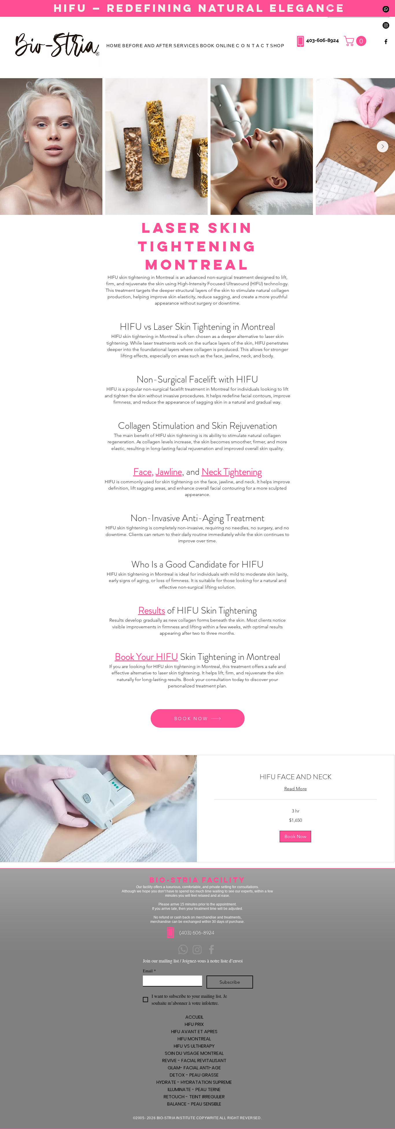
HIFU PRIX (194, 1024)
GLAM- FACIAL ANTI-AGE (194, 1067)
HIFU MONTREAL (194, 1038)
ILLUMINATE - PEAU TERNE (194, 1089)
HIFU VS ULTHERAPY (194, 1046)
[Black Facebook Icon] (386, 41)
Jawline (169, 472)
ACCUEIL (194, 1017)
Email (149, 970)
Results (151, 610)
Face (142, 472)
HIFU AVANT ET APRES (194, 1031)
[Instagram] (386, 25)
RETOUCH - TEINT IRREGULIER (194, 1096)
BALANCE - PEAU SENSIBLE (194, 1104)
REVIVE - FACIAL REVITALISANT (194, 1060)
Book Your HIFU (146, 657)
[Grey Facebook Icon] (211, 949)
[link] (295, 777)
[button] (252, 45)
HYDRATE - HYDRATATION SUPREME (194, 1082)
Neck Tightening (232, 472)
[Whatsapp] (183, 949)
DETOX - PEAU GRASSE (194, 1075)
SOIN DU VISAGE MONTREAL (194, 1053)
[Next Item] (382, 146)
